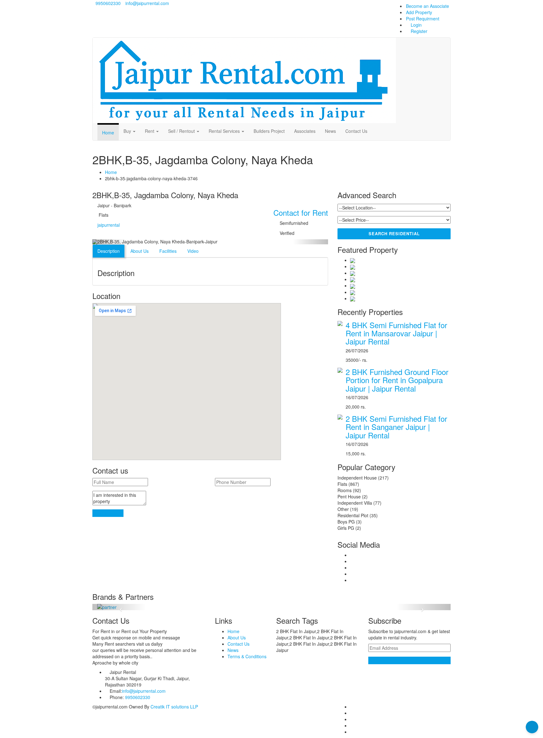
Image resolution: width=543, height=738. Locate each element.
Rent (150, 131)
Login (415, 25)
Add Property (419, 12)
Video (193, 251)
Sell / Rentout (182, 131)
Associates (304, 131)
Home (108, 132)
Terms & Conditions (247, 656)
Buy (127, 131)
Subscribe (379, 660)
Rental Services (225, 131)
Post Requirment (422, 18)
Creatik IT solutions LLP (174, 706)
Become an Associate (427, 6)
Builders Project (269, 131)
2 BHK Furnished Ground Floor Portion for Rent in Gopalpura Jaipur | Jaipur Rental (397, 380)
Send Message (108, 513)
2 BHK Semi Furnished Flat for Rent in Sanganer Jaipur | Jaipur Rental (396, 427)
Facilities (168, 251)
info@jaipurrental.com (147, 3)
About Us (139, 251)
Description (108, 251)
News (330, 131)
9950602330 (107, 3)
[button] (110, 241)
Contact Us (356, 131)
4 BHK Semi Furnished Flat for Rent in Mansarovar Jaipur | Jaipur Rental (396, 333)
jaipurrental (108, 225)
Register (418, 31)
